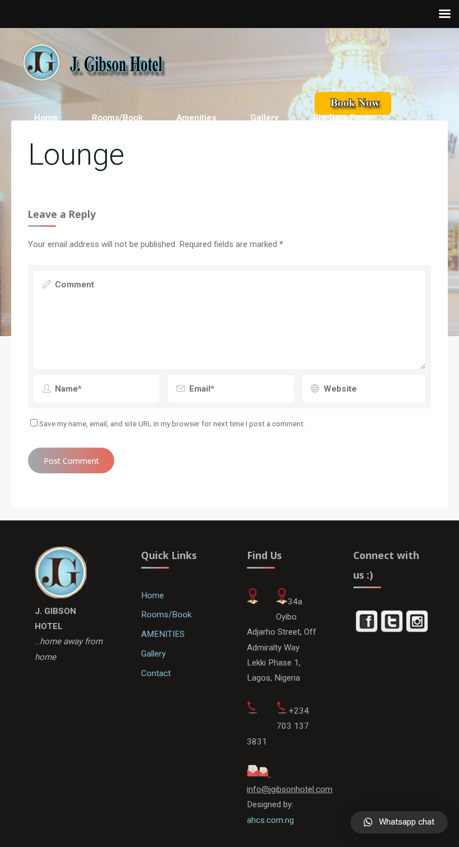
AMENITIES (163, 634)
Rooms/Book (166, 614)
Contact (156, 673)
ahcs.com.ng (270, 820)
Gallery (153, 654)
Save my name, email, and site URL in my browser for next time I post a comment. (172, 423)
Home (152, 595)
